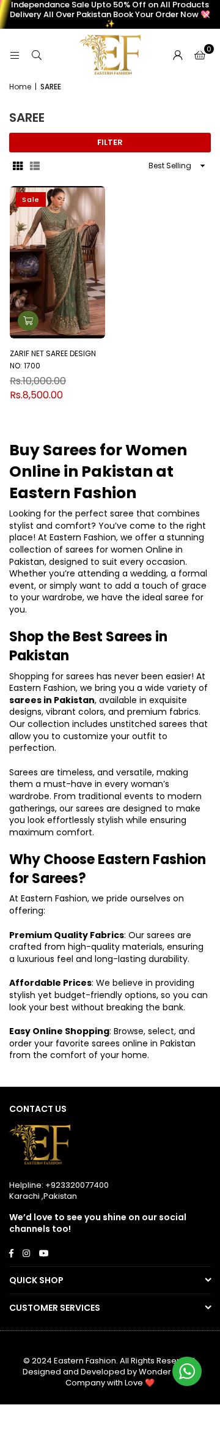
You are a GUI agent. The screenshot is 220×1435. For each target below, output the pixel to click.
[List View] (34, 166)
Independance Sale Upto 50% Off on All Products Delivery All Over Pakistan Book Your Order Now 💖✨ (110, 14)
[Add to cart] (28, 320)
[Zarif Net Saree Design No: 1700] (57, 262)
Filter (110, 142)
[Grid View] (17, 166)
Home (20, 87)
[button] (200, 55)
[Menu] (15, 55)
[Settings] (178, 55)
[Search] (37, 55)
